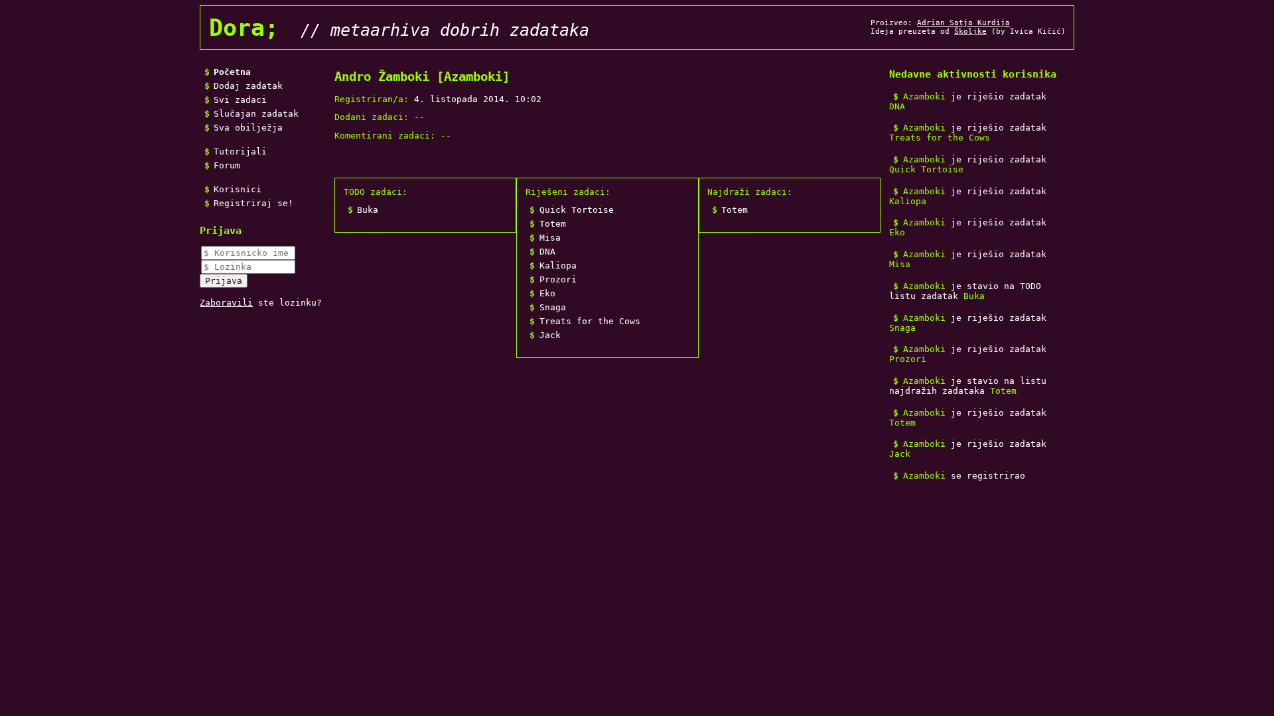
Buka (367, 210)
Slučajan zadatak (256, 114)
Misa (550, 238)
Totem (552, 224)
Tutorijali (240, 151)
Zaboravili (226, 303)
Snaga (552, 307)
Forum (227, 165)
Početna (232, 72)
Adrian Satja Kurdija (963, 23)
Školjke (970, 31)
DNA (547, 252)
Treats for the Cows (589, 321)
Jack (550, 335)
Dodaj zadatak (248, 86)
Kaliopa (558, 265)
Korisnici (237, 189)
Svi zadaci (240, 100)
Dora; (244, 28)
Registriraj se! (253, 203)
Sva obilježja (248, 128)
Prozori (558, 279)
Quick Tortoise (576, 210)
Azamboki (924, 96)
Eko (547, 293)
